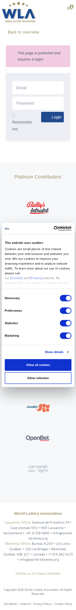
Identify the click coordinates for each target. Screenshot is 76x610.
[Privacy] (36, 278)
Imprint (25, 604)
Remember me (22, 125)
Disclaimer (10, 604)
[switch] (65, 310)
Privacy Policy (42, 604)
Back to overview (22, 32)
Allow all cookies (38, 365)
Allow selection (38, 378)
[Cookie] (16, 278)
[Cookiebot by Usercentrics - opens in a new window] (54, 228)
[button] (70, 7)
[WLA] (19, 12)
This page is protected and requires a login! (38, 56)
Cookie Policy (63, 604)
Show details (54, 352)
